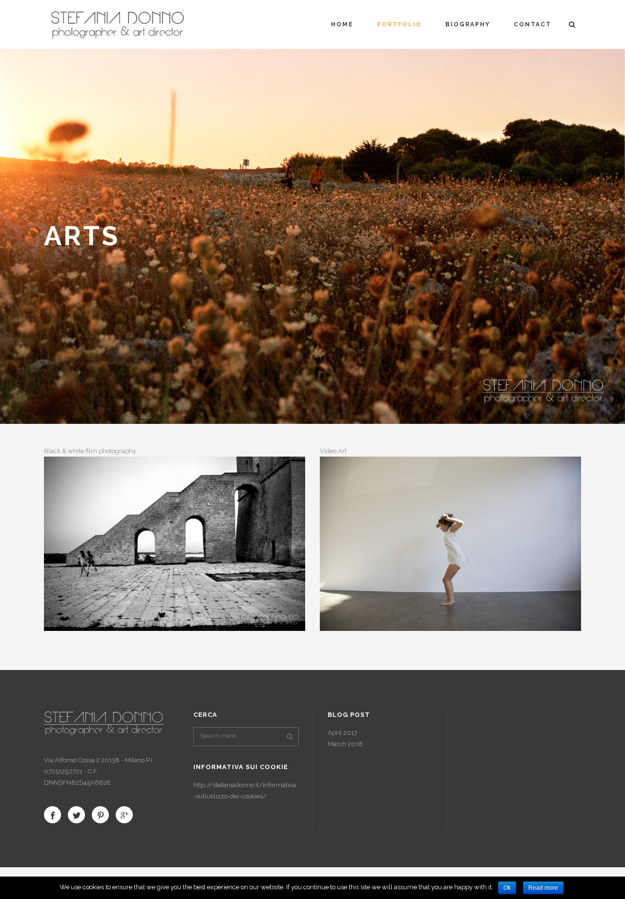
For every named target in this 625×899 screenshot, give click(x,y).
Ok (507, 887)
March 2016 (345, 744)
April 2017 (342, 732)
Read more (543, 887)
